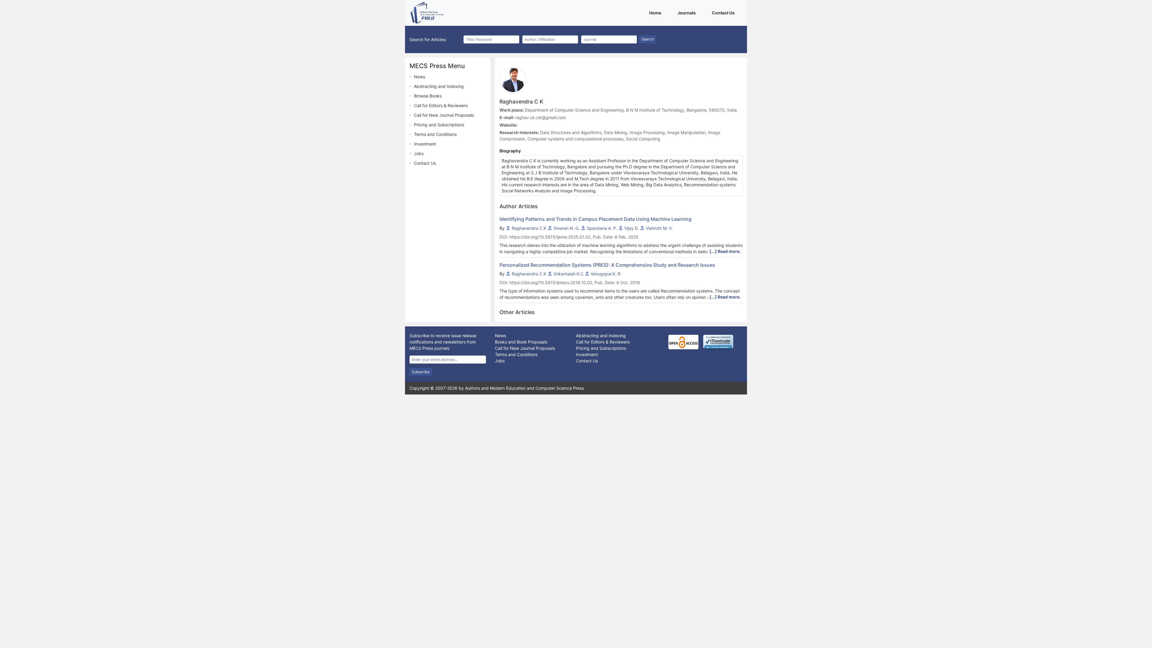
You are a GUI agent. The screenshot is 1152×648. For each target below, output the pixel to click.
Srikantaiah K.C (569, 273)
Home (656, 12)
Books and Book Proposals (521, 341)
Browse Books (428, 95)
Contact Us (724, 12)
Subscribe (421, 372)
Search (647, 39)
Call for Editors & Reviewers (441, 105)
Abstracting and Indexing (439, 86)
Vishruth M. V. (659, 228)
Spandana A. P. (602, 228)
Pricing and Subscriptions (439, 124)
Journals (687, 12)
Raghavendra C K (529, 228)
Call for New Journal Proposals (444, 115)
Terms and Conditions (435, 134)
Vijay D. (631, 228)
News (419, 76)
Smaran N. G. (567, 228)
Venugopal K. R (605, 273)
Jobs (419, 153)
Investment (425, 143)
